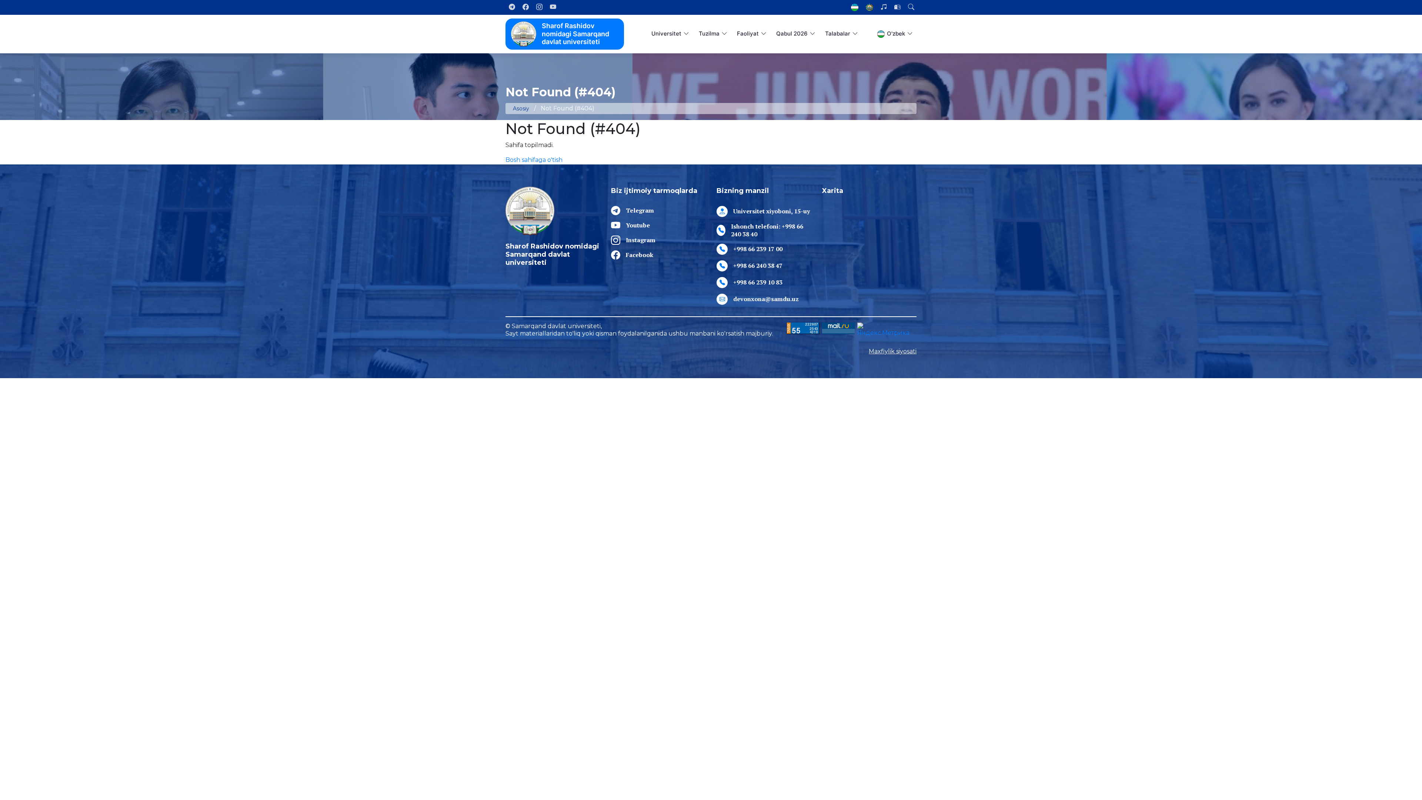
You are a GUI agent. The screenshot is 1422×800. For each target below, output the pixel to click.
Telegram (640, 210)
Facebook (639, 255)
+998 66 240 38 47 (757, 265)
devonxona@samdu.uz (766, 299)
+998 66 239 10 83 (757, 282)
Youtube (638, 225)
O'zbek (896, 33)
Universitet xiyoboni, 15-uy (771, 211)
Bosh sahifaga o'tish (534, 159)
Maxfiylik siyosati (893, 351)
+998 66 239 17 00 (757, 249)
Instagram (640, 240)
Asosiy (521, 108)
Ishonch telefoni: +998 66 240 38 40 (767, 230)
